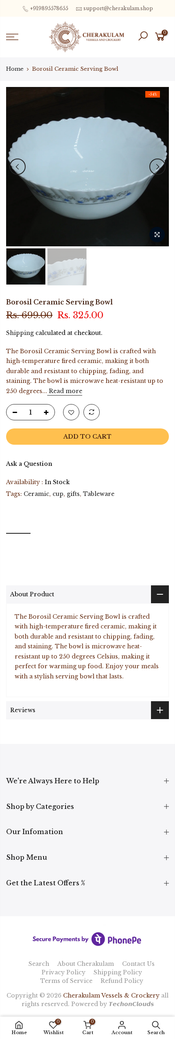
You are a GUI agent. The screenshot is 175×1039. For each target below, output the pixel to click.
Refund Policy (122, 981)
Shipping (20, 333)
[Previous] (17, 167)
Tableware (98, 494)
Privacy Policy (63, 972)
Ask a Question (29, 463)
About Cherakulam (85, 963)
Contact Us (138, 963)
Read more (64, 391)
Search (38, 963)
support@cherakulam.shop (118, 8)
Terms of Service (66, 981)
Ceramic (36, 494)
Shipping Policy (118, 972)
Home (15, 68)
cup (57, 494)
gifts (73, 494)
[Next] (157, 167)
